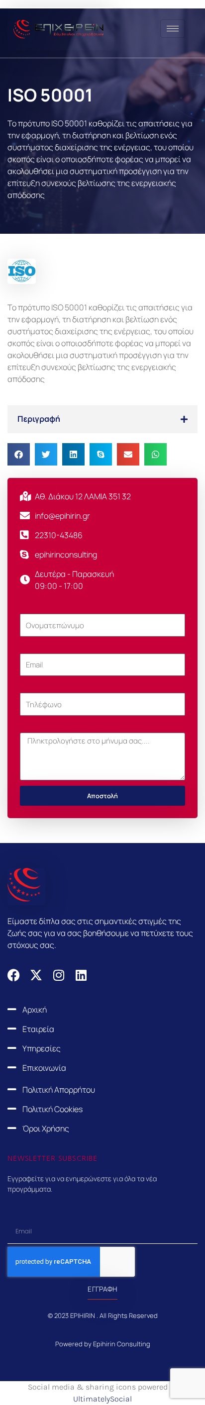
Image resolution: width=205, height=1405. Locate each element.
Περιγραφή (38, 419)
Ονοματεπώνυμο (50, 607)
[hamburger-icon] (172, 28)
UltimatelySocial (102, 1399)
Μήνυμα (34, 726)
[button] (102, 419)
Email (29, 647)
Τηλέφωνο (38, 686)
